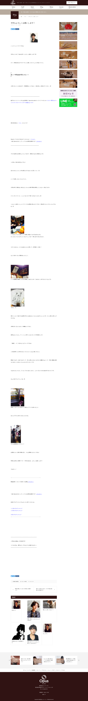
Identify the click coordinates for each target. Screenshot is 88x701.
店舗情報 (33, 670)
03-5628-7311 (22, 541)
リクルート (58, 670)
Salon (13, 7)
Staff (22, 7)
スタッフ (38, 670)
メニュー (49, 670)
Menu (51, 7)
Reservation (72, 7)
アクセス (63, 670)
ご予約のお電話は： (15, 541)
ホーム (24, 670)
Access (61, 7)
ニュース (28, 670)
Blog (41, 7)
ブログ (53, 670)
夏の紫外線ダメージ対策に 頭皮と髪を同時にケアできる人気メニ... (70, 660)
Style (32, 7)
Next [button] (78, 660)
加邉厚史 (17, 581)
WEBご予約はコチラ (72, 2)
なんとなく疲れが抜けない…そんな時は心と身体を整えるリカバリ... (48, 660)
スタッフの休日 (18, 24)
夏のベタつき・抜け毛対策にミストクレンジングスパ (25, 660)
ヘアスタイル (43, 670)
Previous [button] (9, 660)
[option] (22, 660)
